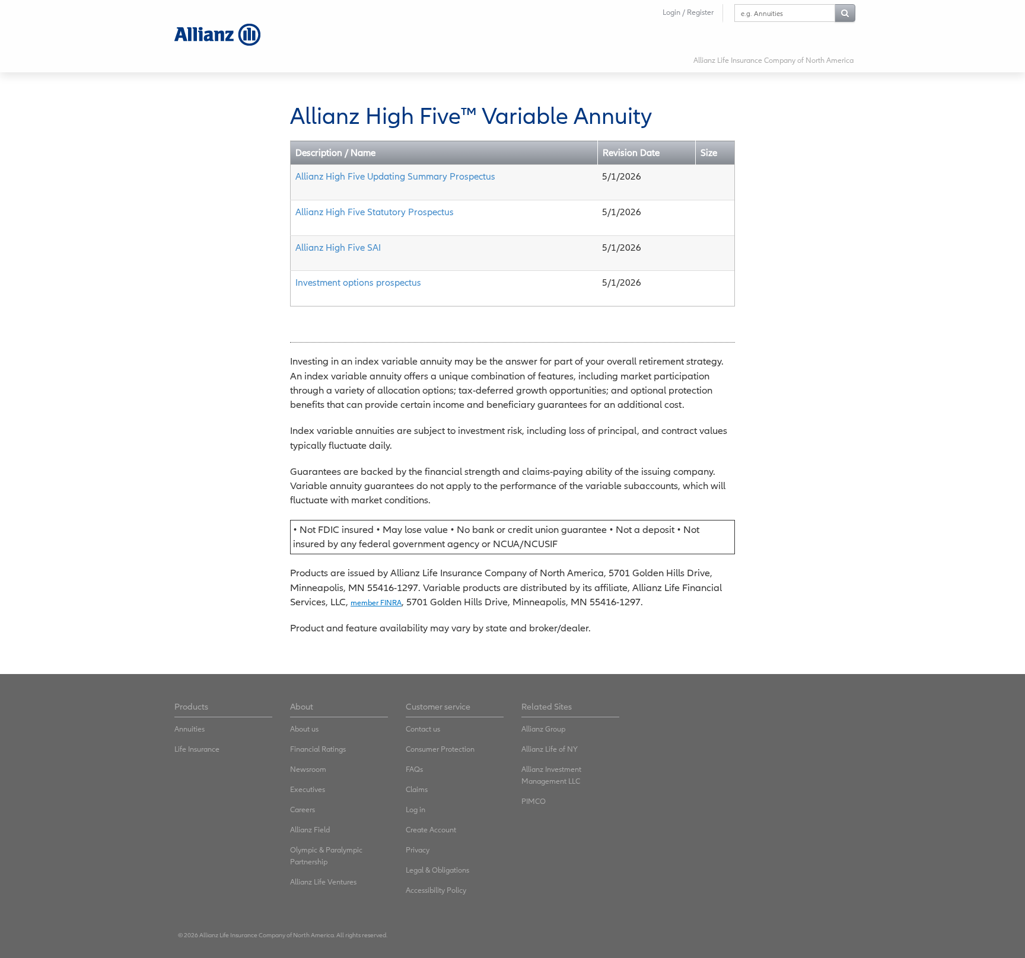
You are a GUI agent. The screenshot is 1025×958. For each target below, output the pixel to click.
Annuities (189, 728)
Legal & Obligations (437, 870)
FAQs (414, 769)
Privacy (417, 849)
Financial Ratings (318, 749)
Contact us (423, 728)
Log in (415, 809)
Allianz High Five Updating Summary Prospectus (395, 176)
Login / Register (688, 12)
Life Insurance (196, 749)
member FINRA (376, 602)
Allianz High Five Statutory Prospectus (374, 211)
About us (304, 728)
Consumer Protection (440, 749)
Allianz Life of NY (549, 749)
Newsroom (308, 769)
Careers (302, 809)
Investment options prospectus (358, 282)
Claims (417, 789)
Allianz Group (543, 728)
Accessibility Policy (436, 890)
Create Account (431, 829)
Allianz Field (310, 829)
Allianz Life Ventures (323, 881)
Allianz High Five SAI (338, 247)
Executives (307, 789)
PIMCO (533, 801)
